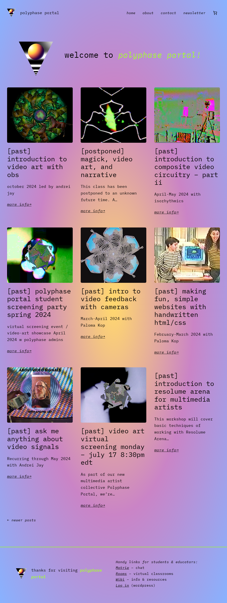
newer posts (21, 520)
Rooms (121, 573)
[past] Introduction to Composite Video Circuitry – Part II (186, 167)
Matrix (122, 567)
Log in (122, 585)
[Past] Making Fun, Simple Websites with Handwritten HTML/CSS (180, 307)
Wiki (120, 579)
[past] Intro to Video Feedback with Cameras (111, 299)
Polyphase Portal (39, 12)
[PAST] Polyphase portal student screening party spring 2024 (39, 303)
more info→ (19, 205)
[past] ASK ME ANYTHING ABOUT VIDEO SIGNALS (35, 439)
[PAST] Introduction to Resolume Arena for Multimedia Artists (184, 391)
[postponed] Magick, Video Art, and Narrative (107, 163)
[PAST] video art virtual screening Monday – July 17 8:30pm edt (113, 446)
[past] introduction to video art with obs (37, 163)
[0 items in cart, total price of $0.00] (215, 13)
